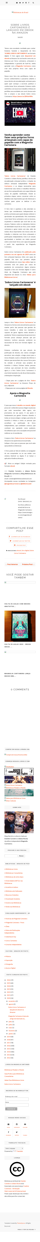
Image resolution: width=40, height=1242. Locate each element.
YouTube (25, 1127)
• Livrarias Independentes (13, 944)
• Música (7, 956)
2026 (8, 980)
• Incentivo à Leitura (11, 887)
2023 (8, 989)
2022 (8, 992)
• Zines (6, 926)
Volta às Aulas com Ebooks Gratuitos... (17, 605)
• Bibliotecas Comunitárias (13, 873)
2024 (8, 986)
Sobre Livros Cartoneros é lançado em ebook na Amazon (17, 1009)
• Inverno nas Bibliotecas (12, 903)
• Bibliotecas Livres (11, 869)
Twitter (17, 1135)
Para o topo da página (26, 1229)
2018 (8, 1040)
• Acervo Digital (9, 968)
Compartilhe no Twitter (21, 541)
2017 (8, 1043)
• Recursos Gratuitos (11, 895)
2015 (8, 1049)
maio (10, 1027)
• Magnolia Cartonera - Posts (14, 922)
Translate (19, 1151)
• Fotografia (8, 964)
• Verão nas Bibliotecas (12, 907)
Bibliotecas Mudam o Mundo (14, 1070)
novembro (12, 1001)
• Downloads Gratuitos (12, 899)
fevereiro (12, 1030)
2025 (8, 983)
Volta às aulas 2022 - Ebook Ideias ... (17, 645)
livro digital (25, 550)
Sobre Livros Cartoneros (24, 438)
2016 (8, 1046)
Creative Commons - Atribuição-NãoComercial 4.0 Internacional (16, 1188)
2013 (8, 1055)
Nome (7, 1102)
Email (8, 1127)
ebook (19, 550)
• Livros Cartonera (10, 940)
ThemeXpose (21, 1223)
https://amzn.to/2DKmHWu (23, 96)
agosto (11, 1004)
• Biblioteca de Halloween (13, 891)
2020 (8, 998)
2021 (8, 995)
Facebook (8, 1135)
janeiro (11, 1034)
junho (10, 1024)
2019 (8, 1037)
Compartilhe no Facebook (20, 536)
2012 (8, 1058)
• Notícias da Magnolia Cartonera (15, 918)
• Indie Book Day (10, 937)
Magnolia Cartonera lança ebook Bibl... (17, 675)
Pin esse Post (21, 545)
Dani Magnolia (25, 501)
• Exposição (8, 960)
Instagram (17, 1127)
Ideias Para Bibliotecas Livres (14, 1080)
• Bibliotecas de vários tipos (13, 877)
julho (10, 1021)
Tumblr (25, 1135)
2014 (8, 1052)
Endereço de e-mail (11, 1096)
